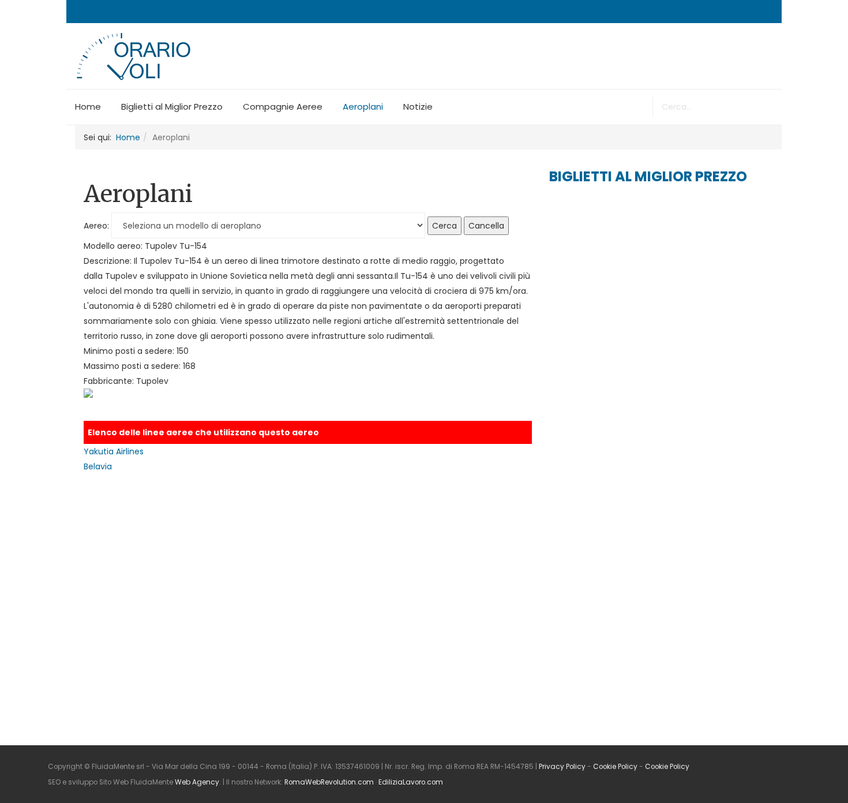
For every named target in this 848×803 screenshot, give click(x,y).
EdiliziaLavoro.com (410, 782)
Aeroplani (363, 106)
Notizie (418, 106)
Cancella (486, 225)
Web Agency (197, 782)
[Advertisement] (635, 284)
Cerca (444, 225)
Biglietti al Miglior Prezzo (172, 106)
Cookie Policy (615, 766)
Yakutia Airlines (114, 451)
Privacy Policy (562, 766)
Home (88, 106)
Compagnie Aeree (282, 106)
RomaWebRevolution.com (329, 782)
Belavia (98, 466)
